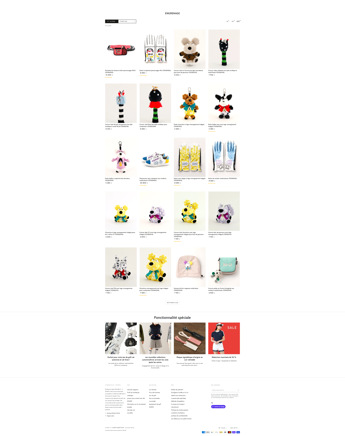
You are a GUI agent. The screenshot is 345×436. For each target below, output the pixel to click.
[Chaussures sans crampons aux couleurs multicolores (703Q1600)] (155, 157)
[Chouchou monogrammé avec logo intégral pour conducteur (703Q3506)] (155, 267)
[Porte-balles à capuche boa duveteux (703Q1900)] (121, 157)
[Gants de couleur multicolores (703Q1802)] (224, 157)
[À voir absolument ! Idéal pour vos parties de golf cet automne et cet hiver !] (121, 338)
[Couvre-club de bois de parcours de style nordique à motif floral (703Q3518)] (121, 103)
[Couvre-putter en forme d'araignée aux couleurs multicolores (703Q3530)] (224, 267)
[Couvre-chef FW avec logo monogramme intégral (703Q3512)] (121, 267)
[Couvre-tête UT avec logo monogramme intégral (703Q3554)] (155, 211)
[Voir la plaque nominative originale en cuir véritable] (190, 338)
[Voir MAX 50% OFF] (224, 338)
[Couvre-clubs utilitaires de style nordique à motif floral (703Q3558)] (224, 49)
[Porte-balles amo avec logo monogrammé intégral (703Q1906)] (224, 103)
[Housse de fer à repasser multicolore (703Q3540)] (189, 267)
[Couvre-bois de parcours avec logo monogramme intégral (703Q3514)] (224, 211)
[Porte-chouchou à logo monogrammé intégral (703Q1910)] (189, 103)
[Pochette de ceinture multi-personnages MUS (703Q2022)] (121, 49)
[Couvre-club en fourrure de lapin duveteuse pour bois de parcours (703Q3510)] (189, 49)
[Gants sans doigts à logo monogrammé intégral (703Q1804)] (189, 157)
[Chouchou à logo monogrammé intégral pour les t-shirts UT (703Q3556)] (121, 211)
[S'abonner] (239, 390)
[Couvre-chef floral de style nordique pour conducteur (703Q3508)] (155, 103)
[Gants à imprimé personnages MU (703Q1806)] (155, 49)
